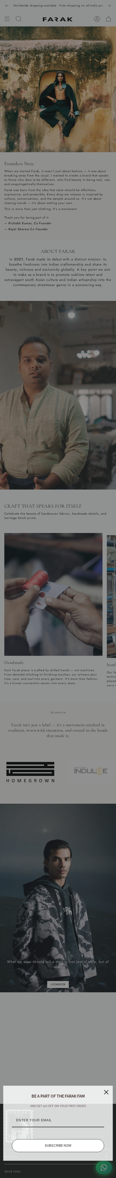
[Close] (106, 1092)
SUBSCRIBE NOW (58, 1145)
